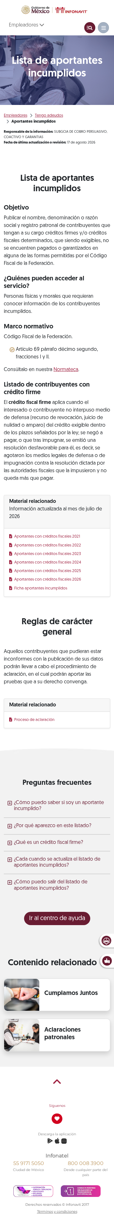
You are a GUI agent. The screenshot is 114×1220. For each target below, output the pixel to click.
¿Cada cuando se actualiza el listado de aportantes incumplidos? (57, 862)
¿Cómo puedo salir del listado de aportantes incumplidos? (50, 885)
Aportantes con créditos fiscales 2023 (48, 554)
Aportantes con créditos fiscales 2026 (48, 579)
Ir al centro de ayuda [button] (57, 918)
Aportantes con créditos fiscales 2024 (48, 562)
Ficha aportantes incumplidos (41, 588)
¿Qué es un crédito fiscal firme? (48, 842)
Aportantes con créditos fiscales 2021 (47, 536)
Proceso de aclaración (34, 720)
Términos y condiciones (57, 1211)
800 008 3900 (86, 1163)
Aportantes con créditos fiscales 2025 (48, 571)
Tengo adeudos (49, 115)
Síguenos (57, 1105)
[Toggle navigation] (89, 27)
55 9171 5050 (28, 1163)
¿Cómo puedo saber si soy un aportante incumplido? (59, 805)
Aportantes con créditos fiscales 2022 (48, 545)
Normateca (66, 369)
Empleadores (24, 25)
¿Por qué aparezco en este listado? (52, 825)
